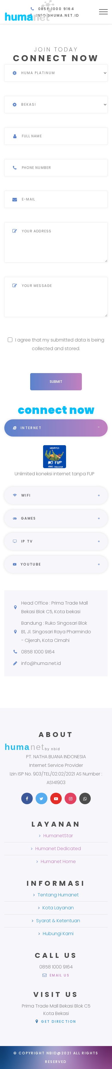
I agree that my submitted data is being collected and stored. (59, 344)
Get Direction (58, 1021)
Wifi (25, 495)
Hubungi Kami (58, 933)
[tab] (56, 428)
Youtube (30, 564)
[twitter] (41, 798)
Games (27, 518)
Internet (30, 427)
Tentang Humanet (58, 895)
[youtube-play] (56, 798)
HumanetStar (58, 835)
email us (58, 975)
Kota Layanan (58, 907)
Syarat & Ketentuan (58, 920)
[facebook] (27, 798)
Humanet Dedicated (58, 848)
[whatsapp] (85, 798)
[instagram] (70, 798)
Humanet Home (58, 861)
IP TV (26, 541)
